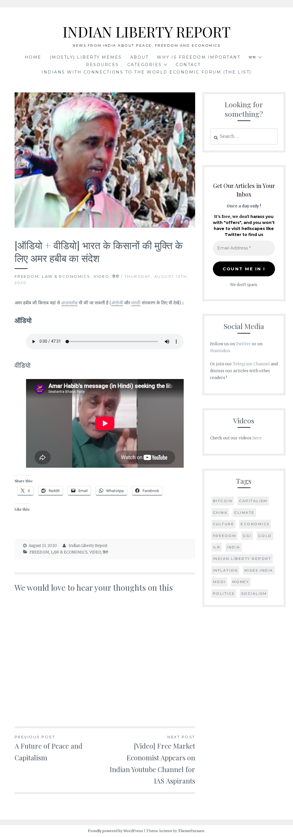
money (240, 582)
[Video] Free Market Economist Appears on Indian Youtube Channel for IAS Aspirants (152, 760)
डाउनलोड (69, 303)
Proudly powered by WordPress (115, 831)
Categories (144, 64)
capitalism (253, 501)
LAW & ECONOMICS (66, 276)
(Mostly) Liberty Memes (86, 57)
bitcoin (223, 501)
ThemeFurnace (191, 831)
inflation (225, 570)
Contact (188, 64)
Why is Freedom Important (198, 57)
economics (255, 524)
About (139, 57)
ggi (247, 535)
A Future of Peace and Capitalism (48, 748)
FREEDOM (27, 276)
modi (219, 582)
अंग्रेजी (117, 303)
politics (224, 593)
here (257, 438)
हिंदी (115, 276)
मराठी (135, 303)
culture (223, 524)
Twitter (243, 343)
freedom (224, 535)
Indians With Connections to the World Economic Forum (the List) (146, 72)
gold (265, 535)
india (233, 547)
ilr (217, 547)
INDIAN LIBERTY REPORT (147, 31)
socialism (254, 593)
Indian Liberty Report (88, 545)
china (220, 512)
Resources (102, 64)
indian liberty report (242, 558)
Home (33, 57)
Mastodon (220, 350)
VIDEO (102, 276)
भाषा (252, 57)
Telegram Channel (251, 363)
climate (244, 512)
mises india (258, 570)
